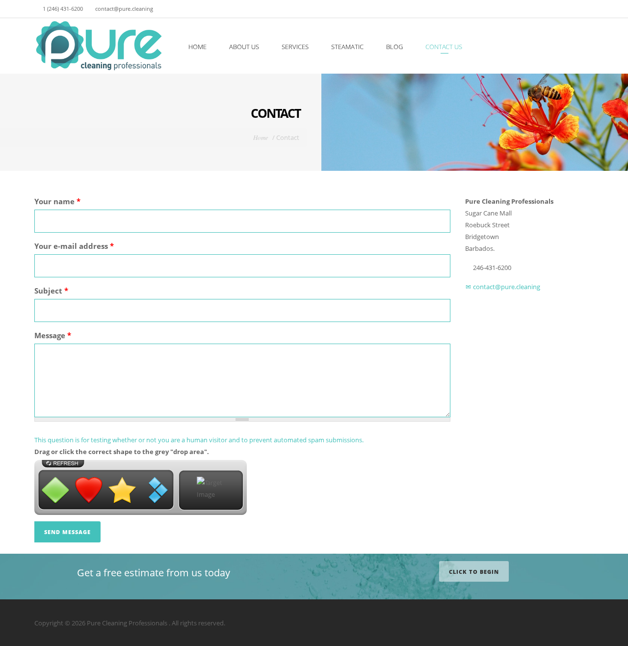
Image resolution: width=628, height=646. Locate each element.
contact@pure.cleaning (505, 286)
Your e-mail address (74, 246)
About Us (244, 46)
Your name (57, 201)
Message (52, 335)
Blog (394, 46)
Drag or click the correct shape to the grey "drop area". (121, 451)
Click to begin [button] (474, 571)
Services (295, 46)
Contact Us (443, 46)
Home (197, 46)
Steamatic (347, 46)
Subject (51, 291)
